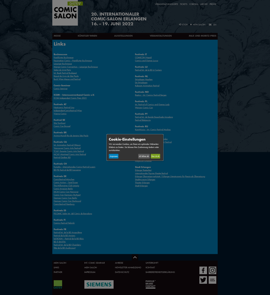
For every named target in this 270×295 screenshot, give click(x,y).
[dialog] (135, 147)
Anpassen (114, 156)
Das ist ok (155, 156)
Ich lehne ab (144, 156)
